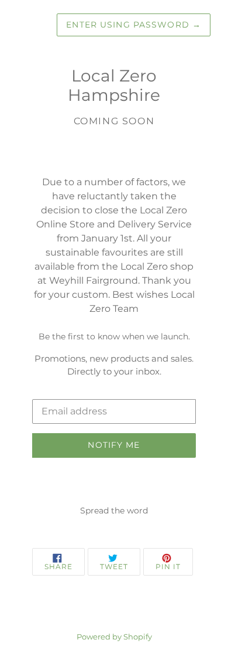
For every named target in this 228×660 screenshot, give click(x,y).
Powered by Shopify (114, 636)
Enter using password (133, 24)
